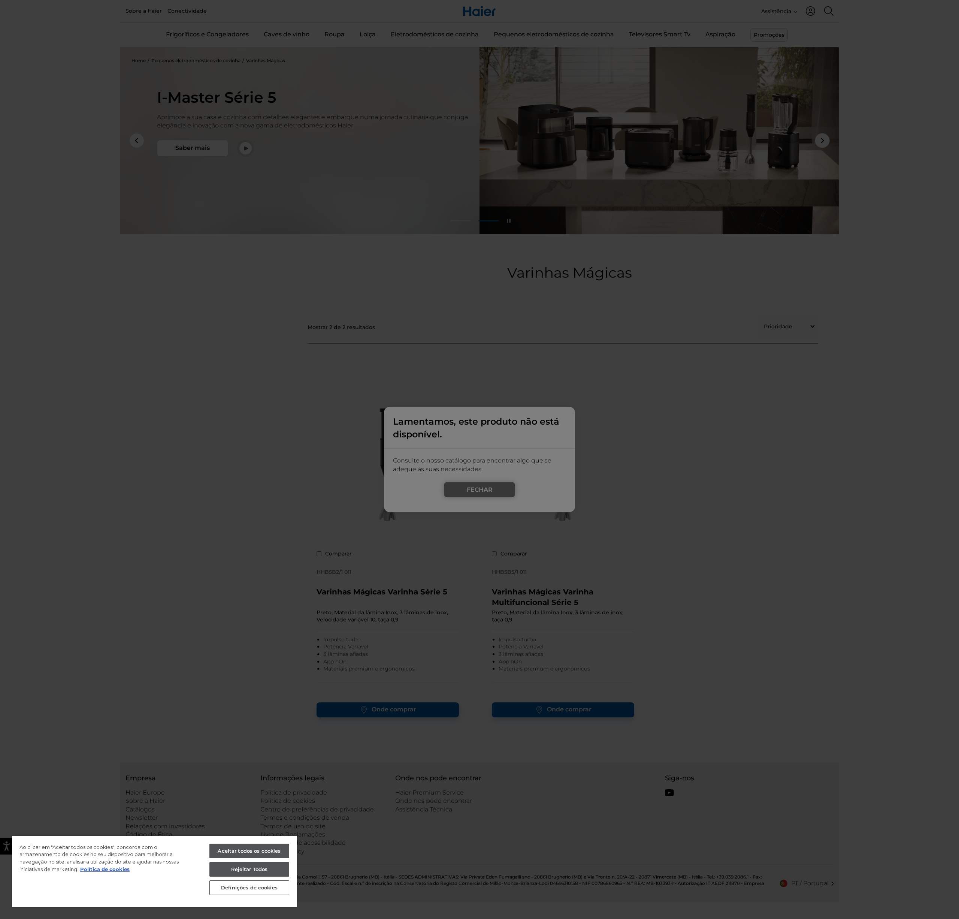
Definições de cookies (249, 888)
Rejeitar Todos (249, 869)
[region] (154, 871)
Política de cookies (105, 869)
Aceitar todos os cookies (249, 851)
